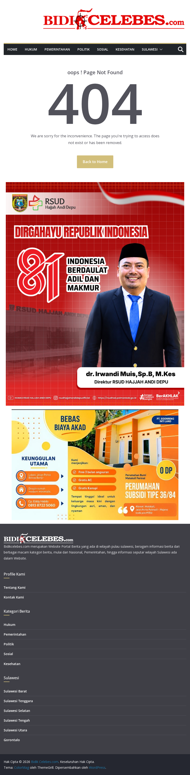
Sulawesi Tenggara (18, 701)
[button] (160, 49)
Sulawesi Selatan (17, 710)
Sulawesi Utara (15, 730)
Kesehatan (125, 49)
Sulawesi (150, 49)
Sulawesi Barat (15, 691)
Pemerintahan (57, 49)
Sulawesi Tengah (17, 720)
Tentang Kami (14, 587)
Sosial (102, 49)
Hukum (31, 49)
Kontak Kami (14, 597)
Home (12, 49)
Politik (83, 49)
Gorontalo (12, 740)
